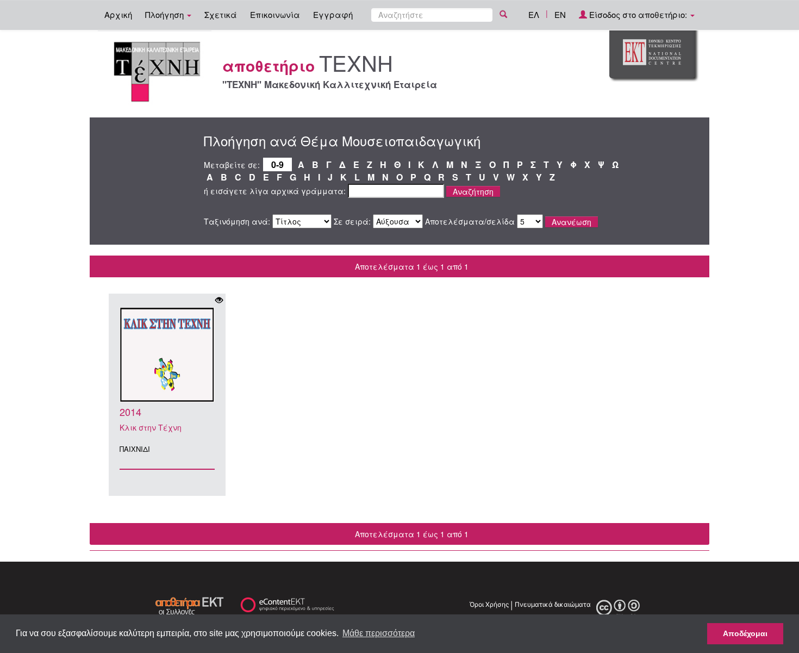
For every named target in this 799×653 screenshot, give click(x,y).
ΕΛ (533, 14)
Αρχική (118, 14)
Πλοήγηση (165, 14)
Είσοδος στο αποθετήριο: (638, 14)
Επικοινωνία (275, 14)
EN (560, 14)
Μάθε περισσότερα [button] (378, 633)
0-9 (277, 164)
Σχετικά (220, 14)
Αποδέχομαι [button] (745, 633)
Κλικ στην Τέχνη (151, 427)
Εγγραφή (333, 14)
